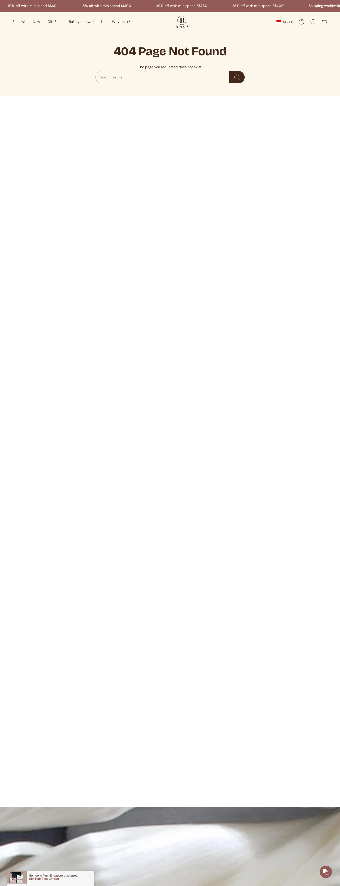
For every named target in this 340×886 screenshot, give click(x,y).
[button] (19, 22)
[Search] (237, 77)
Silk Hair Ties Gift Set (44, 866)
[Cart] (324, 22)
